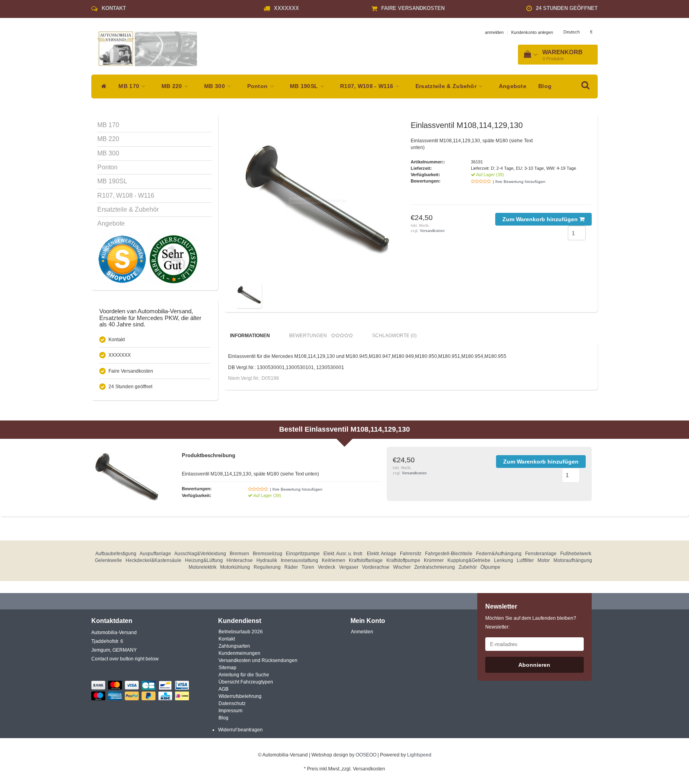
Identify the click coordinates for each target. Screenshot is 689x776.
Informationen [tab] (250, 335)
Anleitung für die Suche (244, 675)
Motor (543, 560)
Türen (307, 567)
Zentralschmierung (434, 567)
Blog (544, 86)
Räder (291, 567)
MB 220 (172, 86)
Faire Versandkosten (413, 8)
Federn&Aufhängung (499, 553)
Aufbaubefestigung (115, 553)
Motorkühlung (235, 567)
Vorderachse (376, 567)
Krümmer (434, 560)
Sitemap (227, 667)
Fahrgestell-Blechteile (448, 553)
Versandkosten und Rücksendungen (258, 660)
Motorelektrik (203, 567)
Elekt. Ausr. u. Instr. (343, 553)
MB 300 (215, 86)
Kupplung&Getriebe (468, 560)
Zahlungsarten (234, 646)
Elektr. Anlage (381, 553)
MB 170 (129, 86)
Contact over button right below (125, 659)
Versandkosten (432, 231)
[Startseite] (101, 86)
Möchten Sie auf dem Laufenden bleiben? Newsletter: (530, 622)
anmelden (494, 32)
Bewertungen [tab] (308, 335)
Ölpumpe (490, 567)
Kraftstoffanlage (366, 560)
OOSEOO (366, 755)
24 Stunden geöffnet (567, 8)
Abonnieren (534, 665)
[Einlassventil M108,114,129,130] (316, 200)
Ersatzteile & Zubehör (446, 86)
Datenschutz (232, 703)
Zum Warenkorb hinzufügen (540, 219)
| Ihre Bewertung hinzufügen (519, 181)
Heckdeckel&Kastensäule (153, 560)
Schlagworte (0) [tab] (394, 335)
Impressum (230, 710)
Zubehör (468, 567)
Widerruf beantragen (240, 730)
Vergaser (348, 567)
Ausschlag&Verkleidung (200, 553)
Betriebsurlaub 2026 (241, 632)
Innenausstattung (299, 560)
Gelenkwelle (108, 560)
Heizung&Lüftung (204, 560)
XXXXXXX (286, 8)
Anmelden (362, 632)
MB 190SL (305, 86)
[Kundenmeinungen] (122, 259)
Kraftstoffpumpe (403, 560)
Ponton (258, 86)
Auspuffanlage (155, 553)
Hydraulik (266, 560)
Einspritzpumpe (303, 553)
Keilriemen (333, 560)
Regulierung (267, 567)
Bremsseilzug (267, 553)
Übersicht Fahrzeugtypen (246, 682)
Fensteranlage (541, 553)
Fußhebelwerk (575, 553)
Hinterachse (239, 560)
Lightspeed (419, 755)
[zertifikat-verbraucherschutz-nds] (173, 259)
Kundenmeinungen (239, 653)
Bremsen (239, 553)
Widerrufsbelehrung (240, 696)
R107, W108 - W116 (367, 86)
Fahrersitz (410, 553)
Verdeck (326, 567)
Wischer (402, 567)
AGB (223, 689)
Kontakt (114, 8)
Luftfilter (525, 560)
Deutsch (571, 31)
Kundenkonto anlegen (532, 32)
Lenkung (503, 560)
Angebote (512, 86)
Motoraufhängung (572, 560)
